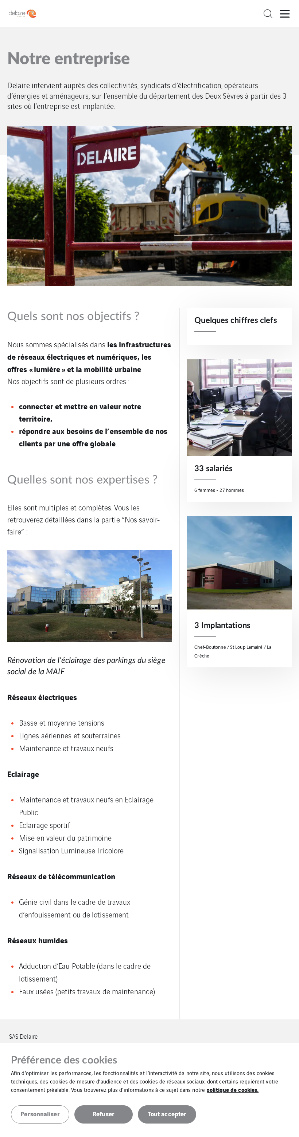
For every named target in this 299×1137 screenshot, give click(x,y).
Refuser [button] (103, 1113)
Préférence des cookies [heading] (64, 1060)
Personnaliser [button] (39, 1113)
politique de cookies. (232, 1089)
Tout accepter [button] (167, 1113)
